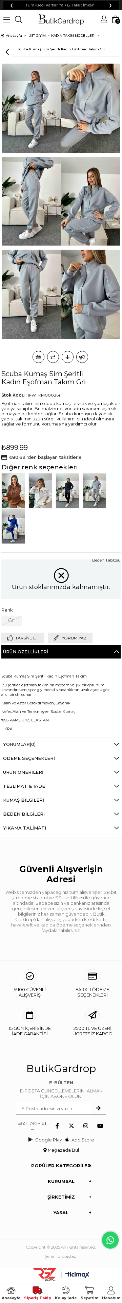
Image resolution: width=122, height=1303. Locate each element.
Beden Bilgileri (24, 814)
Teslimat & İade (24, 786)
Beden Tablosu (106, 560)
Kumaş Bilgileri (23, 800)
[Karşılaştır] (53, 357)
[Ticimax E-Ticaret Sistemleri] (77, 1275)
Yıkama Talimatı (24, 828)
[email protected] (61, 1256)
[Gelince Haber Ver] (82, 357)
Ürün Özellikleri (25, 651)
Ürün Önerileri (23, 772)
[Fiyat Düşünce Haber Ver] (68, 357)
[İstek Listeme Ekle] (38, 357)
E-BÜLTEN (61, 1082)
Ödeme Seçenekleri (29, 758)
